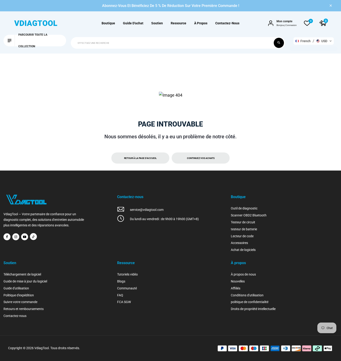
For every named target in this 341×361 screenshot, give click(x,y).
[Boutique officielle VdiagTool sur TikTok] (33, 236)
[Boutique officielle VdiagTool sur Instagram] (15, 236)
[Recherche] (279, 43)
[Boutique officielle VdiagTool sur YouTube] (24, 236)
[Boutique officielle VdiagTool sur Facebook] (6, 236)
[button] (313, 41)
